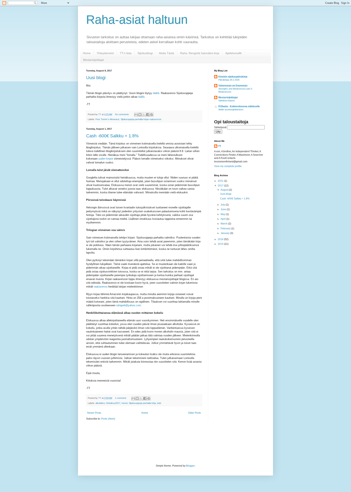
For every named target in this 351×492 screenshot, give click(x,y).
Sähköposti (220, 127)
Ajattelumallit (233, 53)
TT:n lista (125, 53)
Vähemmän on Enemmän (232, 85)
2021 (221, 180)
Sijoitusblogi (145, 53)
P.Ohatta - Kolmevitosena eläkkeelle (239, 106)
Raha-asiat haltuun (137, 19)
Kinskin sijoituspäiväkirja (232, 76)
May (223, 214)
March (224, 223)
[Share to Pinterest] (152, 115)
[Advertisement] (160, 442)
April (223, 219)
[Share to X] (144, 115)
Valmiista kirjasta (226, 100)
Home (87, 53)
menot (124, 403)
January (225, 233)
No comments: (122, 114)
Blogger (190, 465)
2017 (221, 185)
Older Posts (194, 412)
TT (219, 146)
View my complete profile (228, 166)
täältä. (156, 93)
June (224, 209)
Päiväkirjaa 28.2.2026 (228, 80)
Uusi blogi (96, 77)
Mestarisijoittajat (93, 59)
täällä (141, 96)
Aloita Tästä (166, 53)
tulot (159, 403)
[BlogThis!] (140, 115)
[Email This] (136, 115)
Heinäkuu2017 (113, 403)
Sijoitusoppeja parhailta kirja (142, 403)
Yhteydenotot (105, 53)
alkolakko (100, 403)
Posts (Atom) (108, 418)
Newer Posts (94, 412)
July (223, 204)
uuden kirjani (105, 158)
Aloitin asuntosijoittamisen (230, 109)
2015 (221, 244)
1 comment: (121, 398)
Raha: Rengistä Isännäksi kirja (199, 53)
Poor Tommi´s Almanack (107, 119)
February (226, 228)
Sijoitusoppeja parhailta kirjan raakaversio (141, 119)
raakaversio (100, 286)
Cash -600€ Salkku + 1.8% (112, 135)
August (225, 189)
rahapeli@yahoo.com (128, 305)
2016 (221, 239)
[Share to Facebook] (148, 115)
